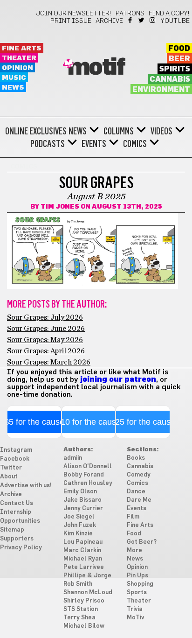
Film (133, 517)
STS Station (80, 609)
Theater (19, 58)
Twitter (141, 20)
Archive (109, 21)
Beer (179, 59)
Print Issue (70, 21)
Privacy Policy (21, 548)
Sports (137, 592)
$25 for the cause (142, 422)
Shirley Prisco (83, 601)
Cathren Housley (87, 483)
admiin (72, 458)
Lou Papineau (83, 542)
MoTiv (135, 618)
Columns (118, 131)
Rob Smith (77, 584)
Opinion (17, 67)
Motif (96, 67)
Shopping (140, 584)
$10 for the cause (88, 422)
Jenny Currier (83, 508)
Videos (161, 131)
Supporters (17, 539)
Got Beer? (142, 542)
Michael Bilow (83, 626)
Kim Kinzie (78, 534)
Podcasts (47, 143)
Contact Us (16, 503)
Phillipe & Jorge (87, 576)
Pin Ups (137, 576)
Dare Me (139, 500)
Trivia (135, 609)
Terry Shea (79, 618)
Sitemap (12, 530)
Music (14, 77)
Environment (161, 89)
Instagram (153, 20)
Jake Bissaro (82, 500)
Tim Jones (60, 206)
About (9, 477)
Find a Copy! (169, 13)
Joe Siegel (79, 517)
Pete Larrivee (83, 567)
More (134, 550)
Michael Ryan (82, 559)
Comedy (139, 475)
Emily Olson (80, 492)
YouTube (175, 21)
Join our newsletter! (73, 13)
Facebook (130, 20)
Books (136, 458)
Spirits (174, 69)
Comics (135, 143)
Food (179, 48)
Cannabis (170, 79)
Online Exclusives (36, 131)
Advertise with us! (26, 486)
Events (94, 143)
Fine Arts (21, 48)
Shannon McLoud (87, 592)
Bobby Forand (83, 475)
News (13, 87)
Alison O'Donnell (87, 466)
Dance (136, 492)
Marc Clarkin (82, 550)
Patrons (130, 13)
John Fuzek (79, 525)
